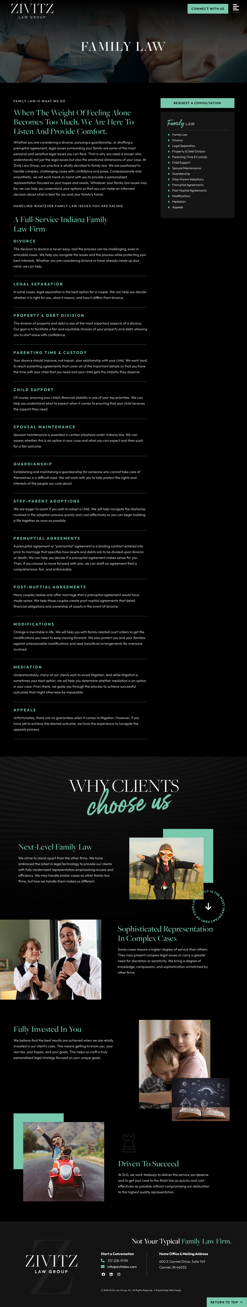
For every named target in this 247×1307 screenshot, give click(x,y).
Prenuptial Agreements (188, 185)
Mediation (179, 201)
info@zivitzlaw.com (122, 1266)
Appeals (177, 207)
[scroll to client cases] (208, 906)
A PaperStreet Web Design (167, 1290)
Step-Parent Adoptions (188, 179)
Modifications (181, 196)
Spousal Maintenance (186, 168)
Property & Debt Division (188, 151)
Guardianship (181, 174)
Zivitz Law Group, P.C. (120, 1290)
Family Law (179, 134)
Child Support (181, 162)
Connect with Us (207, 9)
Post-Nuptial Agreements (189, 190)
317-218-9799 (118, 1260)
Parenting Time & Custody (189, 157)
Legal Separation (183, 146)
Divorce (177, 140)
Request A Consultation (197, 103)
